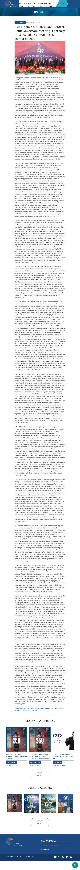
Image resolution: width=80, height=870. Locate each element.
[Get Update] (75, 865)
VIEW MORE (40, 774)
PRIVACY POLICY (45, 849)
